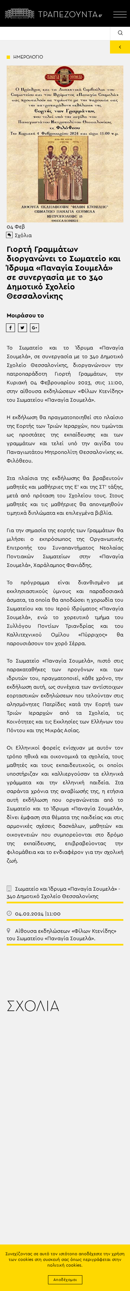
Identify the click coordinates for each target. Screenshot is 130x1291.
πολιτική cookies (64, 1265)
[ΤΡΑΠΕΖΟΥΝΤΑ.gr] (55, 13)
